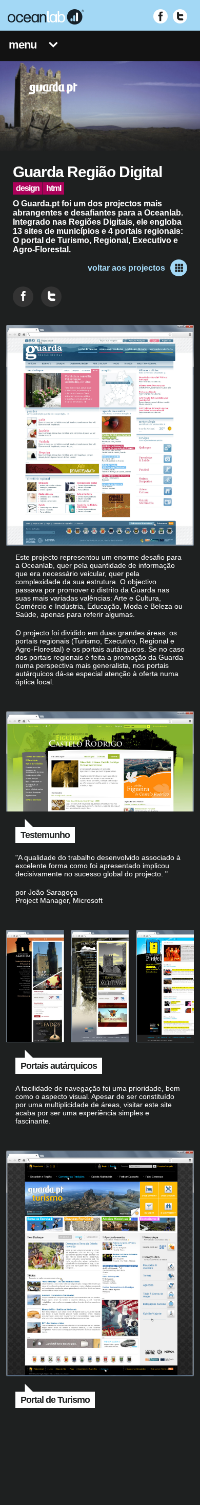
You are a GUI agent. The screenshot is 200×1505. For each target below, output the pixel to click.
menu (22, 44)
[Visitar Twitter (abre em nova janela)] (180, 16)
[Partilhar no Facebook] (23, 296)
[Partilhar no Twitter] (51, 296)
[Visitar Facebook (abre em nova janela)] (160, 16)
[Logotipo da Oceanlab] (46, 17)
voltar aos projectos (126, 268)
